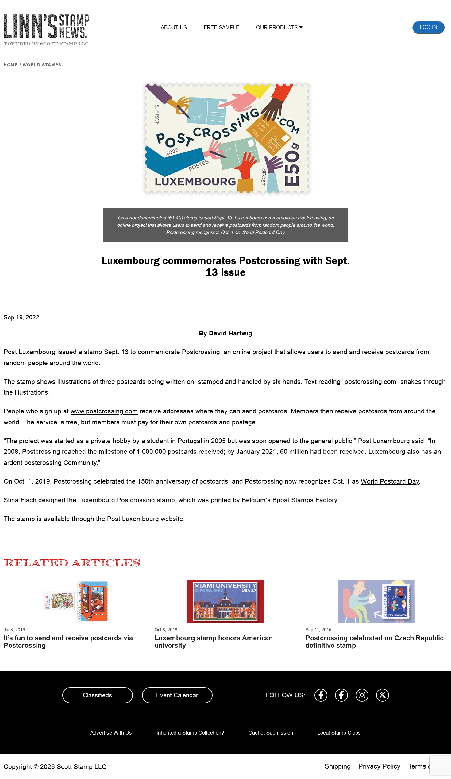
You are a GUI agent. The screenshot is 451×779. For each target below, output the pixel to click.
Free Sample (221, 27)
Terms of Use (427, 766)
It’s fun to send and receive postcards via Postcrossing (68, 641)
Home (11, 64)
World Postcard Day (390, 481)
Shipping (338, 766)
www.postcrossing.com (104, 411)
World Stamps (42, 64)
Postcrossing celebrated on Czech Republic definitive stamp (375, 641)
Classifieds (97, 695)
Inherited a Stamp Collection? (190, 733)
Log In (428, 27)
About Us (174, 27)
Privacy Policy (379, 766)
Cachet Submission (271, 733)
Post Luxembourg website (145, 518)
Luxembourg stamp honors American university (214, 641)
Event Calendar (177, 695)
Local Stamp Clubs (339, 733)
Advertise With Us (111, 733)
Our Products (277, 27)
